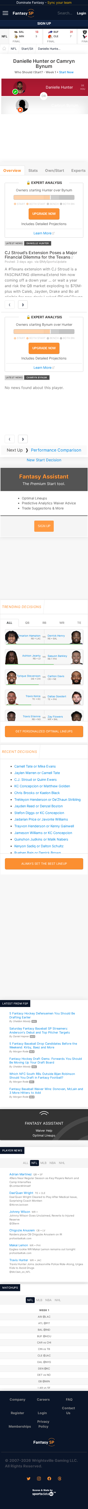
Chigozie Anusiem (22, 1230)
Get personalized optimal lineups (44, 731)
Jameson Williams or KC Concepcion (43, 833)
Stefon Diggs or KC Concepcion (39, 813)
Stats (33, 170)
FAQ (69, 1399)
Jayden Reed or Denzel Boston (38, 806)
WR (61, 623)
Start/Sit (27, 48)
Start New (66, 72)
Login (81, 13)
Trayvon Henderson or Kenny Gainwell (44, 826)
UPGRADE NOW (44, 214)
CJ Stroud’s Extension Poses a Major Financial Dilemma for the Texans (41, 254)
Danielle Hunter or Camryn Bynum (51, 48)
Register (17, 1413)
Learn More (42, 233)
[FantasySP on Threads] (59, 1479)
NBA (53, 1163)
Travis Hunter (18, 1260)
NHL (62, 1163)
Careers (43, 1399)
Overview (12, 170)
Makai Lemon (18, 1245)
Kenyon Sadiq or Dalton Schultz (39, 846)
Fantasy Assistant (44, 476)
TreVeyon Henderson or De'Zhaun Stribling (47, 799)
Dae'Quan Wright (21, 1193)
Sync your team (59, 2)
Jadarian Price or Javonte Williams (41, 819)
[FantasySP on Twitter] (28, 1479)
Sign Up (44, 23)
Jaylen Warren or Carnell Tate (37, 773)
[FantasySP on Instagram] (39, 1479)
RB (44, 623)
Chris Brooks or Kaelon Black (37, 793)
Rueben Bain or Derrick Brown (37, 853)
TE (79, 623)
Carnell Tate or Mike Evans (35, 766)
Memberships (19, 1426)
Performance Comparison (56, 450)
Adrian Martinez (20, 1174)
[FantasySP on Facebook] (49, 1479)
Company (17, 1399)
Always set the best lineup (44, 863)
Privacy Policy (43, 1423)
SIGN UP (44, 526)
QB (27, 623)
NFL (4, 36)
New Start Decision (44, 460)
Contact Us (68, 1410)
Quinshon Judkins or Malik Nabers (41, 839)
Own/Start (54, 170)
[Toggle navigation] (6, 13)
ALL (9, 623)
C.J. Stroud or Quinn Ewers (35, 779)
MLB (43, 1163)
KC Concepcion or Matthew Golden (42, 786)
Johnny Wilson (19, 1211)
